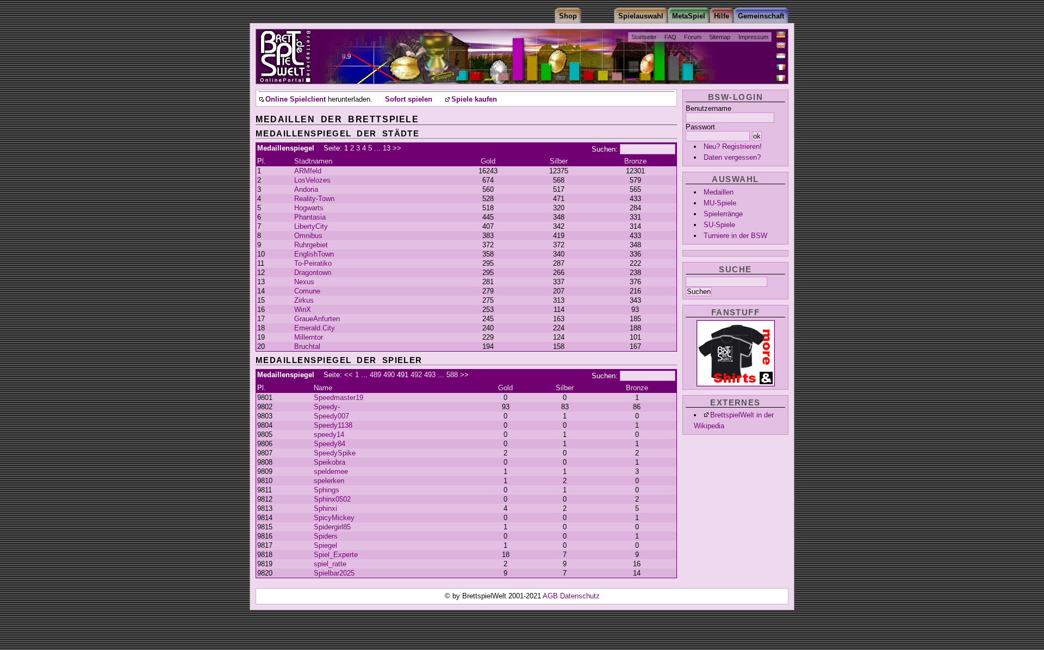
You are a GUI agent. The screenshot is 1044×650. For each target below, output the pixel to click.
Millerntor (308, 337)
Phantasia (310, 217)
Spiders (326, 536)
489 (375, 375)
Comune (307, 291)
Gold (488, 161)
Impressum (753, 37)
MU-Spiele (720, 203)
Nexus (304, 282)
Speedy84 (329, 444)
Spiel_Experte (336, 555)
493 (430, 375)
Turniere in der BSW (735, 236)
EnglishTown (314, 254)
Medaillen (719, 192)
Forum (692, 37)
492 (416, 375)
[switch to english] (781, 45)
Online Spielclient (295, 99)
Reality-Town (314, 199)
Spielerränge (723, 214)
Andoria (306, 189)
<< (348, 375)
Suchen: (605, 149)
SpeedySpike (335, 453)
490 (389, 375)
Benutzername (708, 108)
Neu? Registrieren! (733, 146)
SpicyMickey (334, 518)
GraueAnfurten (317, 319)
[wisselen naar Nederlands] (781, 56)
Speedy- (327, 407)
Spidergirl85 (332, 527)
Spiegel (325, 545)
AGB (551, 596)
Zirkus (304, 300)
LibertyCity (311, 226)
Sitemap (719, 37)
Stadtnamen (313, 161)
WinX (302, 309)
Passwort (700, 127)
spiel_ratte (330, 564)
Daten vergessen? (732, 157)
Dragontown (312, 272)
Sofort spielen (408, 99)
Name (323, 388)
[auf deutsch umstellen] (781, 34)
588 (452, 375)
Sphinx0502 (332, 499)
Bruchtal (307, 346)
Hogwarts (309, 208)
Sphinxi (325, 508)
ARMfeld (307, 171)
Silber (559, 161)
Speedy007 (331, 416)
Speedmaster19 (338, 397)
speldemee (331, 471)
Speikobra (329, 462)
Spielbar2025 (334, 573)
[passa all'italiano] (781, 78)
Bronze (635, 161)
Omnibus (308, 236)
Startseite (643, 37)
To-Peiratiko (313, 263)
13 (386, 148)
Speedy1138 (333, 425)
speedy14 (329, 434)
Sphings (326, 490)
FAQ (670, 37)
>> (397, 148)
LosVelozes (312, 180)
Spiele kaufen (474, 99)
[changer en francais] (781, 67)
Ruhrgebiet (311, 245)
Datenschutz (580, 596)
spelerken (329, 481)
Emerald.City (314, 328)
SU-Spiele (719, 225)
